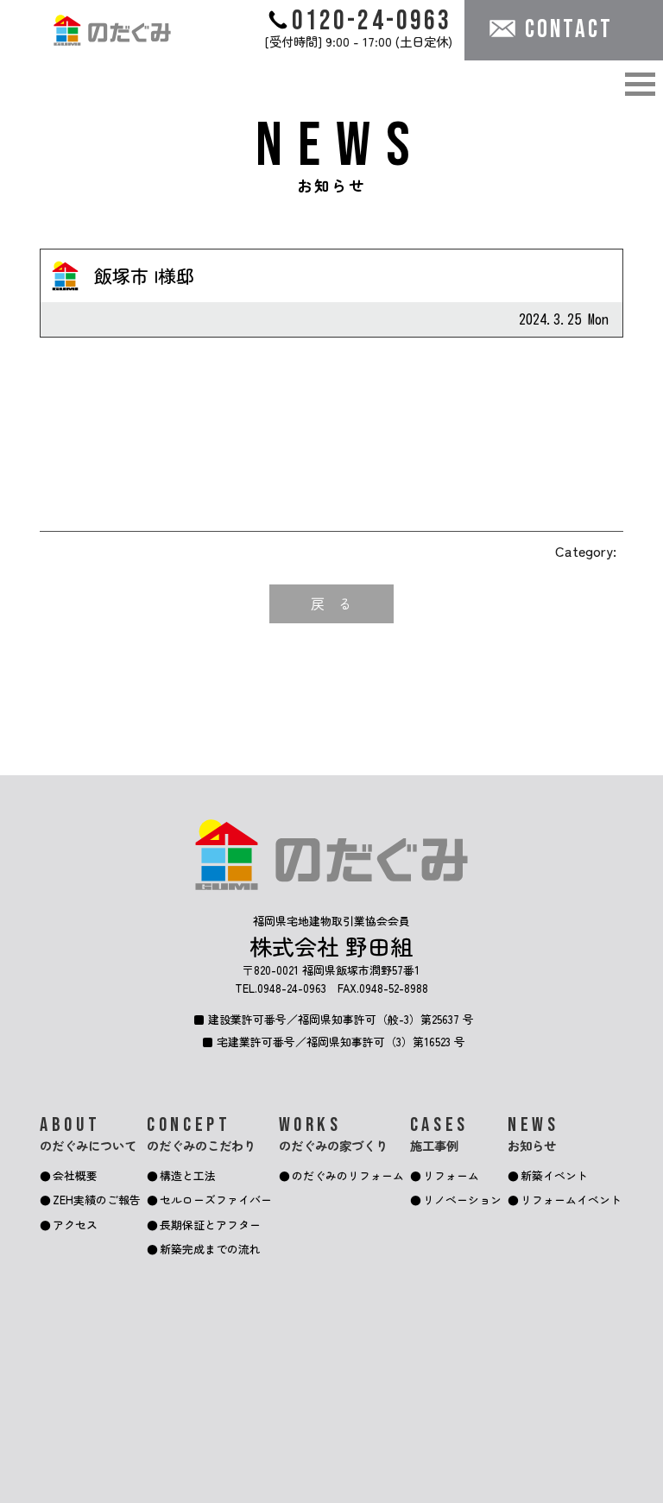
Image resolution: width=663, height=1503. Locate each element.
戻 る (331, 603)
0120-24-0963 (372, 20)
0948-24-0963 (291, 988)
